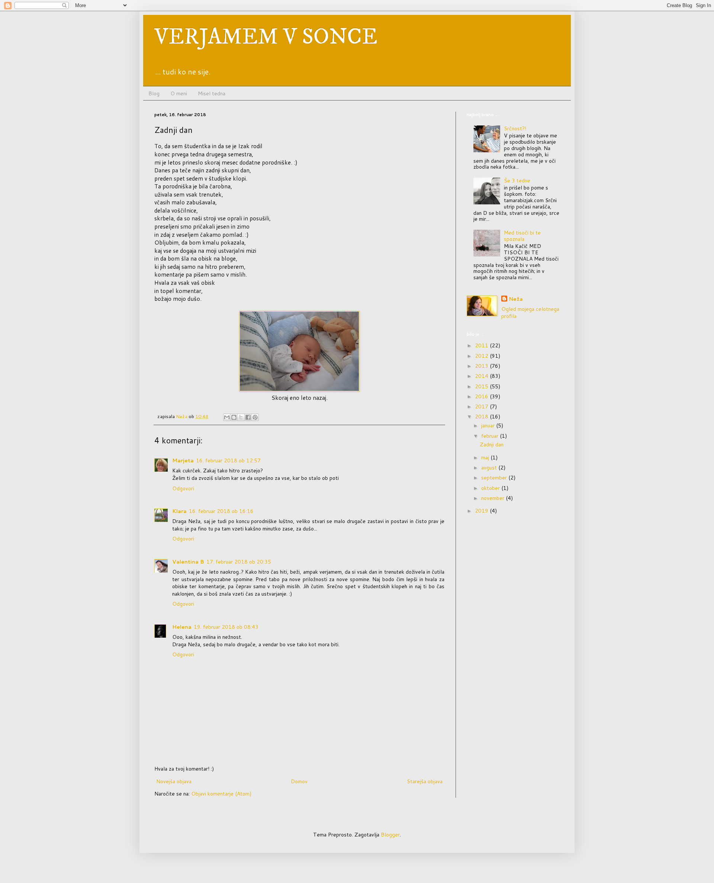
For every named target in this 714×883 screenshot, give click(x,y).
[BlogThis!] (234, 417)
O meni (178, 93)
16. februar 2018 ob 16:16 (221, 511)
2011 (482, 345)
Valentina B (188, 561)
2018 (482, 416)
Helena (182, 627)
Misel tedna (211, 93)
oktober (491, 488)
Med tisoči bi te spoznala (522, 236)
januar (488, 425)
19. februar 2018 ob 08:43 (226, 627)
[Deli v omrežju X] (241, 417)
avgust (489, 467)
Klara (179, 511)
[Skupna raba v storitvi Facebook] (248, 417)
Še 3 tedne (517, 180)
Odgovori (183, 488)
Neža (516, 299)
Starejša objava (425, 781)
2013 (482, 366)
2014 (482, 376)
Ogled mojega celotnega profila (530, 312)
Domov (299, 781)
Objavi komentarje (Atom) (221, 793)
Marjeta (183, 460)
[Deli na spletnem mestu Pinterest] (255, 417)
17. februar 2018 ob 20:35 (238, 561)
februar (490, 436)
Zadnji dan (492, 444)
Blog (154, 93)
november (493, 498)
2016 (482, 396)
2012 (482, 356)
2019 (482, 510)
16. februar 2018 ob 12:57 (228, 460)
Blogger (390, 834)
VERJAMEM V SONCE (265, 37)
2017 (482, 406)
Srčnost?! (515, 128)
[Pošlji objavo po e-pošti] (227, 417)
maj (486, 457)
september (494, 477)
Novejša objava (174, 781)
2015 (482, 386)
